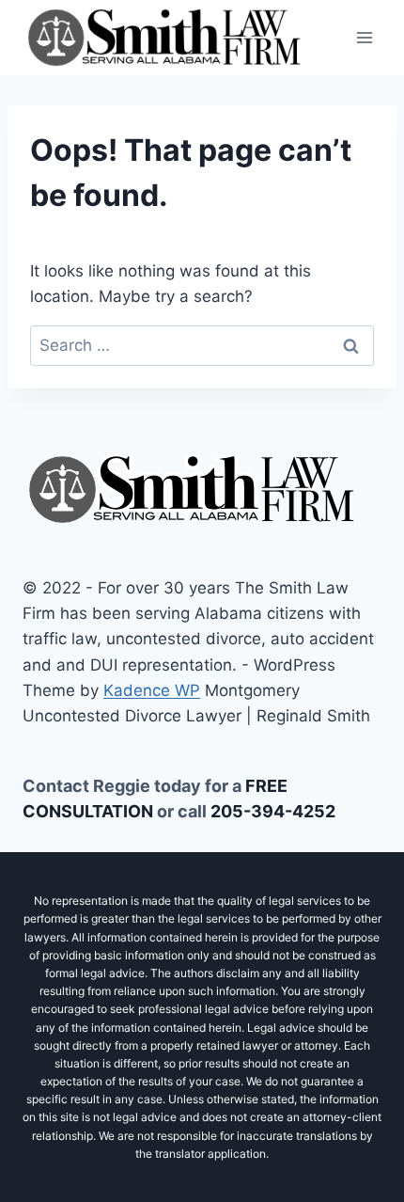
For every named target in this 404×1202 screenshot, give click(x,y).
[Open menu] (364, 37)
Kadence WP (151, 690)
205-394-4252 (272, 811)
